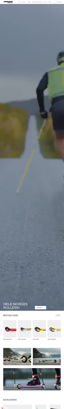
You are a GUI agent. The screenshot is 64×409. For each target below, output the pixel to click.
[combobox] (4, 408)
